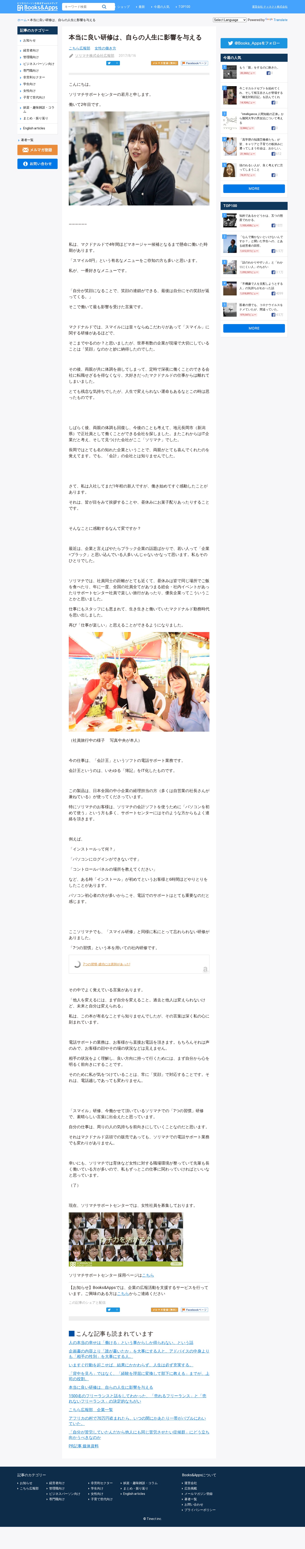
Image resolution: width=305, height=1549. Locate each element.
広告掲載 (190, 1488)
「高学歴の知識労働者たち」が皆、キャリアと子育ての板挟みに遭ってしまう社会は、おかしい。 (261, 144)
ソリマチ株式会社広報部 (94, 55)
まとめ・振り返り (35, 118)
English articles (34, 128)
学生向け (29, 84)
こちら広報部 (79, 48)
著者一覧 (27, 140)
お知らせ (29, 40)
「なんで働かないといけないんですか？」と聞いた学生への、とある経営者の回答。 (261, 241)
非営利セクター (34, 77)
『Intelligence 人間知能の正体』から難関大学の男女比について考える (261, 118)
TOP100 (184, 7)
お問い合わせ (193, 1504)
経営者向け (31, 50)
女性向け (29, 90)
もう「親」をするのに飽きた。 (259, 67)
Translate (281, 20)
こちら (148, 1275)
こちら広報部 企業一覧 (91, 1409)
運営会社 (190, 1483)
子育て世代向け (34, 97)
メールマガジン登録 (198, 1494)
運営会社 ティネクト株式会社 (270, 6)
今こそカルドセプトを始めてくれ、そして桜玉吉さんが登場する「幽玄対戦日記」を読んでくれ (261, 93)
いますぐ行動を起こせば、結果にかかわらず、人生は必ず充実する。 (131, 1365)
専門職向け (31, 70)
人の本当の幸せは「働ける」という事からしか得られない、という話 (131, 1342)
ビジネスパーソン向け (38, 64)
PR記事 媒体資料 (84, 1446)
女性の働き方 (105, 48)
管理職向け (31, 57)
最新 (142, 7)
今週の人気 (161, 7)
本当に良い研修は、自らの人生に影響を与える (111, 1387)
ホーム (22, 20)
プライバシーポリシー (200, 1510)
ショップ (123, 7)
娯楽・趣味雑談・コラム (140, 1483)
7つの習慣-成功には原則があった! (106, 964)
